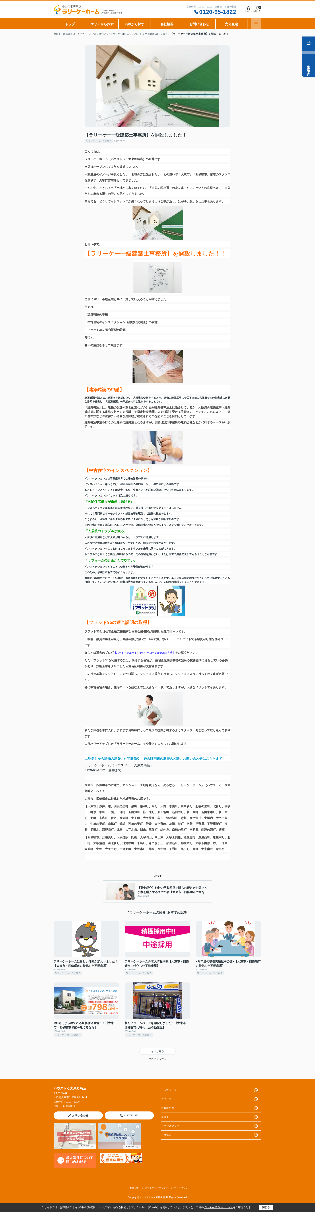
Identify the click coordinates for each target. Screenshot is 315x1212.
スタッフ (166, 1099)
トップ (70, 24)
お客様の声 (167, 1108)
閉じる (266, 1207)
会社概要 (167, 24)
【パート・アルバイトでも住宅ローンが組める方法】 (144, 652)
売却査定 (231, 24)
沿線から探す (134, 24)
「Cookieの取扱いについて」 (218, 1207)
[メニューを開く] (256, 23)
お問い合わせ (199, 24)
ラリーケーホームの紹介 (99, 141)
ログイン (248, 11)
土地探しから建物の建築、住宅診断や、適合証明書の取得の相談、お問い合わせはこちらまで (153, 758)
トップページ (168, 1090)
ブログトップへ (157, 1059)
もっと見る (157, 1051)
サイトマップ (181, 1187)
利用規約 (134, 1187)
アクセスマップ (170, 1125)
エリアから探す (102, 24)
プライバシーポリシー (156, 1187)
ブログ (165, 1116)
